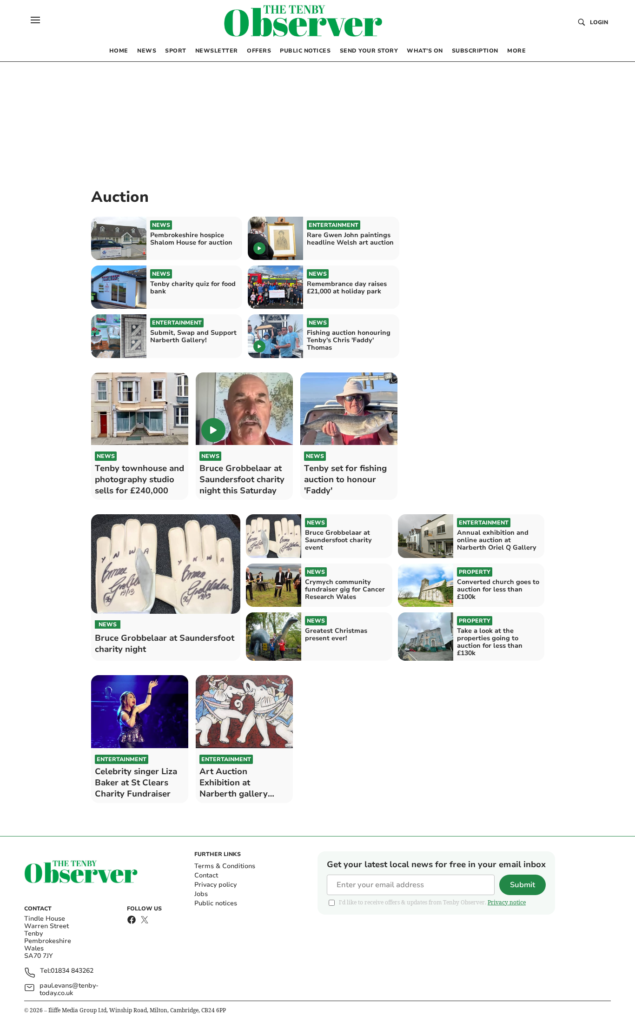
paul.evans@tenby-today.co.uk (69, 989)
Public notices (215, 903)
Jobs (201, 894)
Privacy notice (507, 902)
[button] (35, 20)
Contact (206, 875)
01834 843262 (72, 971)
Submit (522, 885)
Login (599, 22)
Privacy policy (215, 884)
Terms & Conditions (224, 866)
